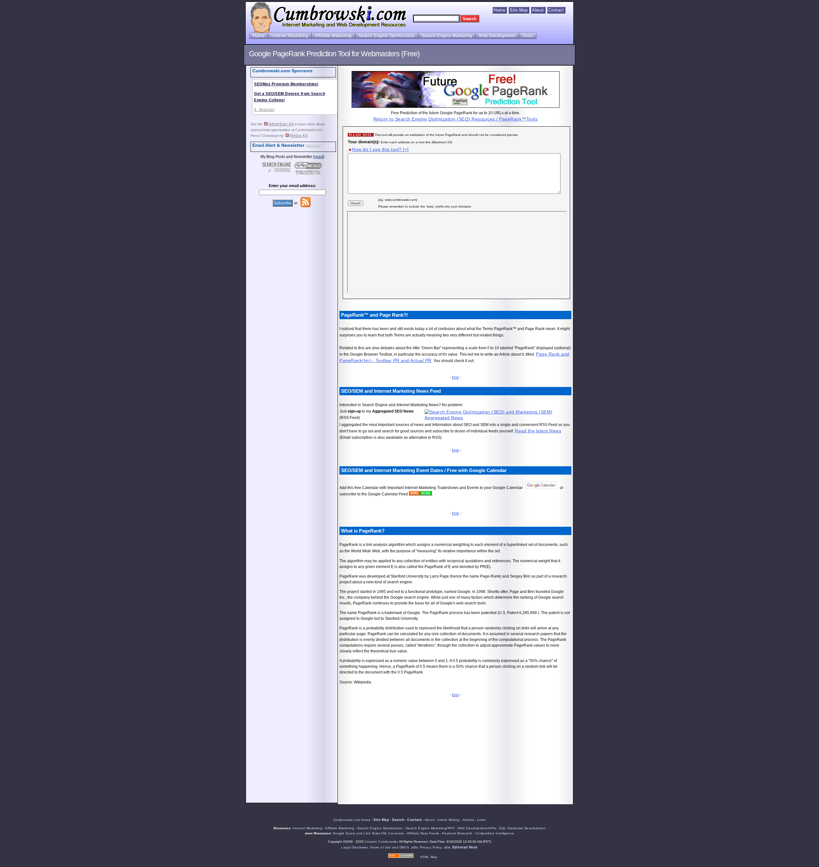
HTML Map (428, 857)
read (318, 156)
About (538, 10)
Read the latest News (538, 430)
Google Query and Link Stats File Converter (368, 833)
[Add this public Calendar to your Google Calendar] (541, 487)
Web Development (497, 35)
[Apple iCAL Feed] (426, 493)
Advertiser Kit (281, 124)
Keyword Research (457, 833)
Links (481, 820)
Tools (527, 35)
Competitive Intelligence (494, 833)
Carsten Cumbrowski (380, 841)
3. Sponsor (264, 109)
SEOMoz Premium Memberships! (286, 84)
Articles (468, 820)
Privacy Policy (431, 847)
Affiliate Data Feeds (423, 833)
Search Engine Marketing (447, 35)
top (455, 377)
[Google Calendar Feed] (414, 493)
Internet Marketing (289, 35)
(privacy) (313, 145)
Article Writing (448, 820)
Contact (556, 10)
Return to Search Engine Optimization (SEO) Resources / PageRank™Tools (455, 119)
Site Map (519, 10)
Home (499, 10)
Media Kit (299, 135)
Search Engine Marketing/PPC (430, 828)
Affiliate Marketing (333, 35)
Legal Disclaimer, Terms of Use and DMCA (375, 847)
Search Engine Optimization (387, 35)
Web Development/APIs (477, 828)
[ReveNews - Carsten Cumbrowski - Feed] (305, 206)
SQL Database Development (522, 828)
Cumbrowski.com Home (352, 820)
